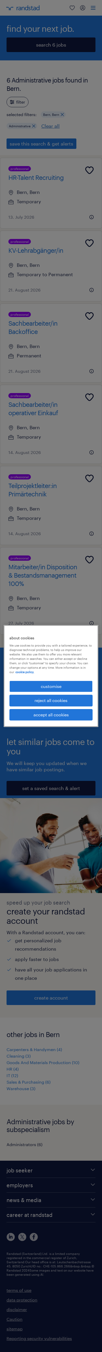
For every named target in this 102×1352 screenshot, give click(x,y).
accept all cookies (51, 714)
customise (51, 686)
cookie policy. (24, 672)
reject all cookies (51, 700)
